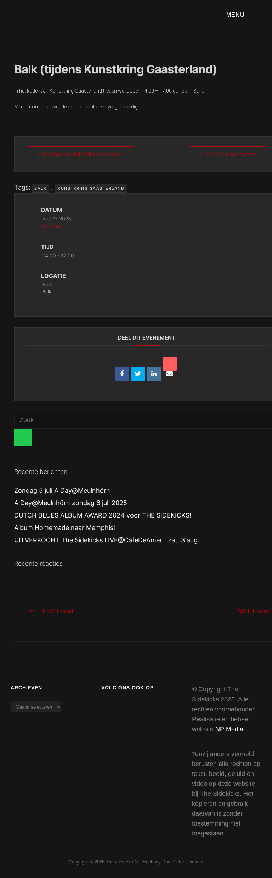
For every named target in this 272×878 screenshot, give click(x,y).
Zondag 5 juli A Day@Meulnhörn (62, 490)
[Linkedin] (154, 374)
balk (40, 188)
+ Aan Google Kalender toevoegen (80, 154)
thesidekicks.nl (122, 862)
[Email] (170, 364)
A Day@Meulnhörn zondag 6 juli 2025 (70, 503)
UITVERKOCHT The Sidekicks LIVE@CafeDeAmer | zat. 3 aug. (106, 540)
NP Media (229, 729)
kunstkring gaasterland (91, 188)
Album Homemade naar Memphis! (64, 527)
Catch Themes (188, 862)
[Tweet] (138, 374)
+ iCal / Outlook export (227, 154)
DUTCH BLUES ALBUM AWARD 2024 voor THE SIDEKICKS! (102, 515)
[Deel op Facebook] (122, 374)
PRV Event (58, 611)
